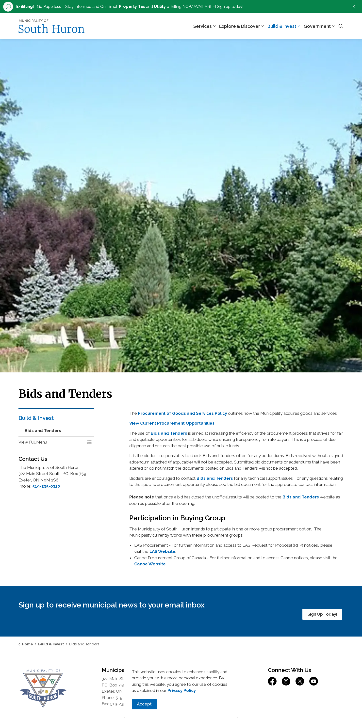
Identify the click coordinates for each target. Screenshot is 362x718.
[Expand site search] (341, 26)
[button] (51, 442)
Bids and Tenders (169, 433)
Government (317, 26)
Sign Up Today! (322, 614)
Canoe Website (150, 563)
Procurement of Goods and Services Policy (182, 413)
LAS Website (162, 551)
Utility (160, 6)
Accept (144, 704)
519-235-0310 (46, 486)
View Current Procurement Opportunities (171, 423)
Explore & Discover (239, 26)
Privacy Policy (181, 690)
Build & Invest (281, 26)
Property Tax (132, 6)
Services (202, 26)
